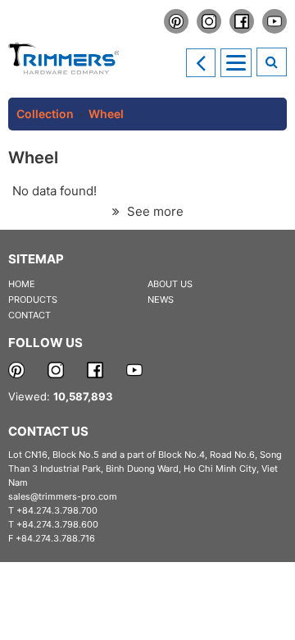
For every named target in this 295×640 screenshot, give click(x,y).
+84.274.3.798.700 (57, 510)
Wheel (106, 114)
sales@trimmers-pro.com (62, 496)
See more (154, 211)
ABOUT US (170, 284)
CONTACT (29, 315)
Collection (45, 114)
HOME (21, 284)
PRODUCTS (32, 299)
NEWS (161, 299)
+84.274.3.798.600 (57, 524)
